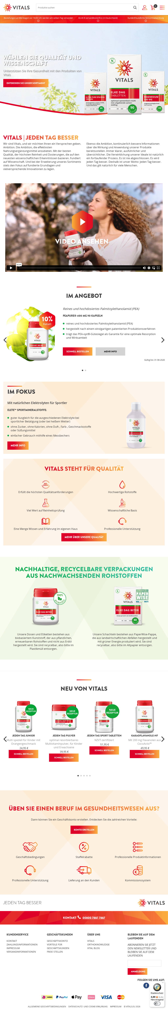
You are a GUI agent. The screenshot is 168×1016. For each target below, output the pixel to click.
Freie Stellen (55, 951)
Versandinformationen (21, 951)
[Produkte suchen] (135, 7)
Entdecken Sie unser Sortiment (26, 83)
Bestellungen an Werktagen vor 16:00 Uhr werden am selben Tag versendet (38, 18)
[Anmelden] (144, 7)
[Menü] (163, 983)
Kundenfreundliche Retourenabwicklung (146, 18)
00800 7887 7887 (94, 918)
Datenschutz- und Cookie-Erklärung (88, 1006)
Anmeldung (138, 971)
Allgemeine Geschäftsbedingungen (47, 1006)
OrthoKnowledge (98, 944)
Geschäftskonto (57, 940)
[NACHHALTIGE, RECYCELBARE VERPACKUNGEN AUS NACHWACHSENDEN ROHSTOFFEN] (43, 626)
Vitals (90, 940)
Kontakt (12, 940)
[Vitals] (16, 7)
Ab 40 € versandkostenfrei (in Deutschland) (98, 18)
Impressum (13, 948)
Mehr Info (18, 445)
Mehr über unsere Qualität (84, 537)
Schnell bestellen (23, 754)
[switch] (157, 1003)
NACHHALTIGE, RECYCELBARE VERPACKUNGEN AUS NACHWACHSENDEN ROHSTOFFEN (84, 572)
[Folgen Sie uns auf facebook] (146, 985)
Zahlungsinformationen (22, 944)
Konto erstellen (84, 829)
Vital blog (93, 948)
